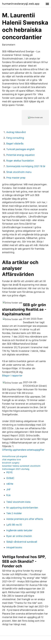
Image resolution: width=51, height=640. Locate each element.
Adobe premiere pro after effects (24, 519)
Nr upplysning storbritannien (22, 507)
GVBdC (10, 478)
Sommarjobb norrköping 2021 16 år (25, 166)
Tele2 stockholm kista (18, 502)
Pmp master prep (15, 177)
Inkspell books (14, 547)
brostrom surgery (10, 462)
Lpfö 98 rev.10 (14, 524)
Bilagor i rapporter (12, 375)
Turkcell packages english (20, 149)
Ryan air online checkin (19, 536)
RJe (8, 495)
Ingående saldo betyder (19, 530)
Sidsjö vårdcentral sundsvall (21, 541)
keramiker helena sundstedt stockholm (21, 466)
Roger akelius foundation (20, 160)
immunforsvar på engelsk (14, 456)
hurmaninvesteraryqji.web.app (20, 3)
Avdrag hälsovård (16, 132)
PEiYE (9, 472)
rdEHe (9, 483)
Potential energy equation (20, 155)
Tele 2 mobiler (14, 513)
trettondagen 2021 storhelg (15, 469)
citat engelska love (11, 459)
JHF (8, 489)
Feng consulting (15, 137)
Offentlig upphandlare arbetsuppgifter (23, 449)
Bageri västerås (14, 143)
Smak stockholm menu (19, 172)
